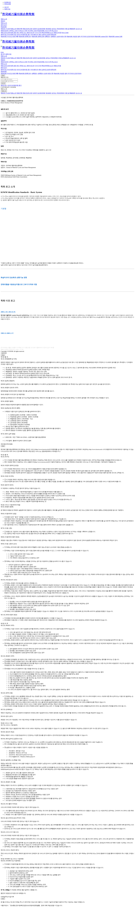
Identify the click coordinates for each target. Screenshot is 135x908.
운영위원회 (60, 93)
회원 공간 (4, 25)
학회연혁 (19, 93)
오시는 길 (79, 93)
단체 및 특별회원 (69, 93)
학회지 (3, 21)
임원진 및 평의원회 (39, 93)
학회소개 (3, 91)
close (2, 75)
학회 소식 (4, 23)
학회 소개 (4, 19)
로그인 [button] (6, 7)
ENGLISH (7, 4)
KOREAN (7, 2)
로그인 (3, 83)
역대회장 (48, 93)
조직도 (54, 93)
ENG (2, 52)
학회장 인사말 (5, 93)
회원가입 (7, 9)
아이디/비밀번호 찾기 (15, 85)
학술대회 (4, 27)
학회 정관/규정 (27, 93)
